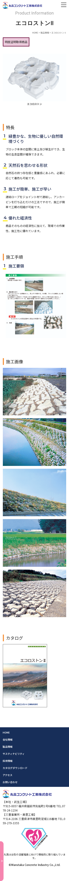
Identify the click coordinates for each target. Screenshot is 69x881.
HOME (35, 32)
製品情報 (45, 32)
